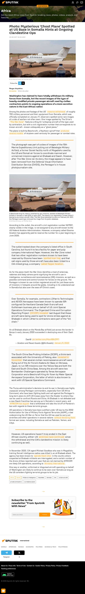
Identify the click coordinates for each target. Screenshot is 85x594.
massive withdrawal (56, 111)
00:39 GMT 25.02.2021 (17, 37)
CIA (55, 477)
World (18, 477)
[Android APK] (7, 574)
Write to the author (23, 91)
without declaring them (64, 417)
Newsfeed (41, 477)
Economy (30, 547)
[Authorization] (73, 2)
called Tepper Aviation (52, 264)
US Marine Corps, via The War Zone (21, 79)
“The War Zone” (17, 122)
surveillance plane (29, 482)
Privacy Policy (50, 566)
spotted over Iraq (52, 258)
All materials (12, 91)
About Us (4, 566)
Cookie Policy (40, 566)
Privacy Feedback (62, 566)
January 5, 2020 (62, 343)
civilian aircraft (63, 477)
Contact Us (30, 566)
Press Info (12, 566)
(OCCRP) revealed (39, 313)
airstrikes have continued (51, 436)
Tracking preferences (8, 569)
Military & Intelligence (29, 477)
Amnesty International (54, 463)
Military (39, 547)
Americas (12, 547)
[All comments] (3, 591)
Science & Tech (50, 547)
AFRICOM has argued (19, 403)
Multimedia (63, 547)
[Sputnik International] (11, 4)
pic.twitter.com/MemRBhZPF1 (45, 339)
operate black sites (42, 456)
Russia (21, 547)
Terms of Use (21, 566)
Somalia (49, 477)
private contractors (16, 482)
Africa (12, 477)
